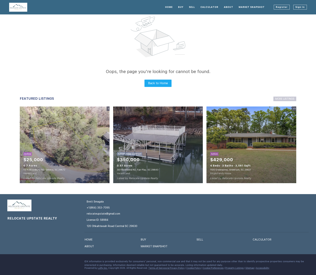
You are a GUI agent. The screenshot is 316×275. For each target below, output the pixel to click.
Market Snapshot (252, 7)
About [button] (228, 7)
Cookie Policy (193, 268)
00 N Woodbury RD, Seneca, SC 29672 (44, 170)
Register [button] (282, 7)
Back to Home (158, 83)
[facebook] (10, 262)
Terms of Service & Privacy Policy (166, 268)
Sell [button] (192, 7)
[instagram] (17, 262)
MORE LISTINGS (284, 98)
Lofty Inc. (103, 268)
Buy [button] (180, 7)
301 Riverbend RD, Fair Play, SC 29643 (137, 170)
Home (169, 7)
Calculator (209, 7)
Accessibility (262, 268)
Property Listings (234, 268)
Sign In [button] (300, 7)
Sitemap (249, 268)
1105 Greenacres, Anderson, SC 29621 (230, 170)
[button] (89, 240)
